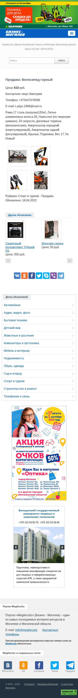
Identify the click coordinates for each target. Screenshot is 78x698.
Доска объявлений (24, 44)
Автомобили (12, 305)
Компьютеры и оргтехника (21, 343)
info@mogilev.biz (26, 630)
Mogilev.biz (7, 44)
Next (61, 547)
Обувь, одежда (14, 365)
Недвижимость (14, 358)
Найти (61, 60)
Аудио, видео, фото (17, 312)
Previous (16, 547)
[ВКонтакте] (17, 275)
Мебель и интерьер (17, 350)
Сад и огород (13, 373)
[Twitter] (39, 275)
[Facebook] (31, 275)
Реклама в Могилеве (47, 684)
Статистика (67, 684)
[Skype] (46, 275)
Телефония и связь (17, 396)
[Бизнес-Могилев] (15, 33)
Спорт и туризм (14, 381)
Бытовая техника (15, 320)
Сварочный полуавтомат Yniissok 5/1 (20, 247)
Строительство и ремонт (20, 388)
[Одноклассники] (24, 275)
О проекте (29, 684)
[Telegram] (61, 275)
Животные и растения (19, 335)
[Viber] (53, 275)
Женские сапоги (52, 243)
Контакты (10, 688)
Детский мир (12, 327)
